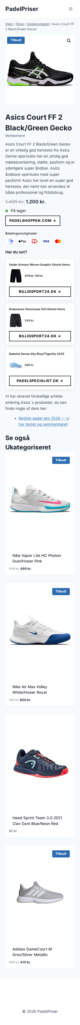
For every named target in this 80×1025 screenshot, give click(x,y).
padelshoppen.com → (32, 220)
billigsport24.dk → (40, 291)
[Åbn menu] (70, 8)
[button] (69, 41)
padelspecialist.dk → (40, 380)
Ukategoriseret (15, 135)
